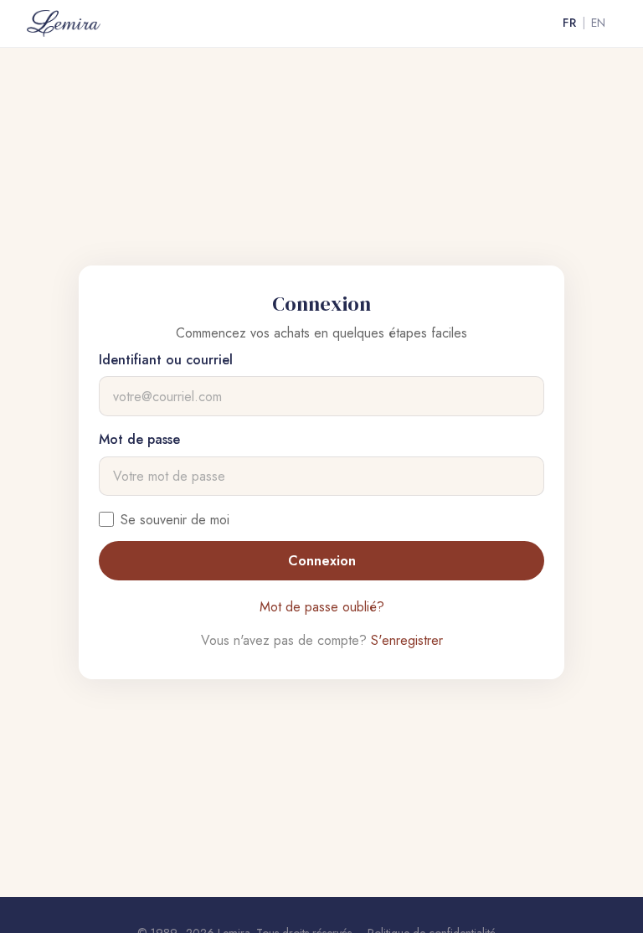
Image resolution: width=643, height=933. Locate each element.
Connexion (322, 560)
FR (569, 22)
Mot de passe (139, 439)
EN (598, 22)
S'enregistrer (407, 640)
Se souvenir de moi (175, 519)
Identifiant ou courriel (166, 359)
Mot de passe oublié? (322, 606)
